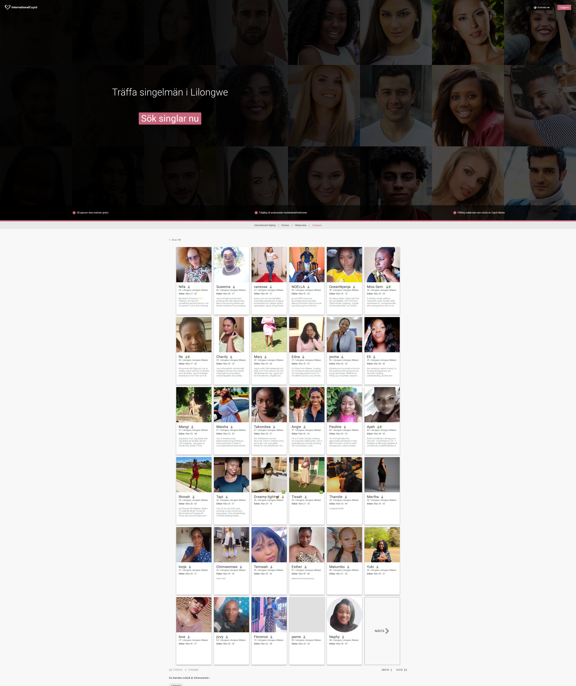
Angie (296, 427)
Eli (369, 357)
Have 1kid (220, 578)
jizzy (219, 637)
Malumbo (337, 567)
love (182, 637)
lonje (182, 567)
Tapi (219, 497)
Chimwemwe (226, 567)
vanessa (260, 287)
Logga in (564, 7)
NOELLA (298, 287)
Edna (296, 357)
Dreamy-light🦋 (266, 497)
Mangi (184, 427)
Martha (373, 497)
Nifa (182, 287)
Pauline (335, 427)
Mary (258, 357)
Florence (261, 637)
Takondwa (262, 427)
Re (181, 357)
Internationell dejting (265, 225)
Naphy (334, 637)
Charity (222, 357)
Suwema (223, 287)
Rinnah (184, 497)
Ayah (371, 427)
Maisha (222, 427)
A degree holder (336, 508)
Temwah (261, 567)
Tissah (297, 497)
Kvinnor (285, 225)
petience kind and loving (303, 578)
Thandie (335, 497)
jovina (334, 357)
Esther (297, 567)
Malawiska (300, 225)
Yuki (370, 567)
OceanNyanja (340, 287)
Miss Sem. (375, 287)
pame (296, 637)
